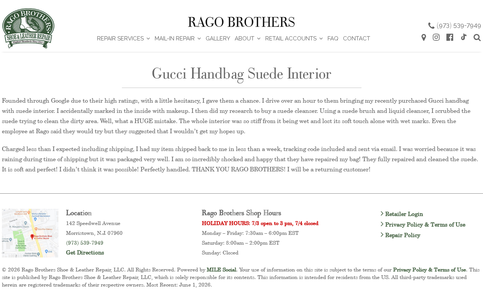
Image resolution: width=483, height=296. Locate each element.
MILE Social (221, 269)
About (244, 38)
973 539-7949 (459, 25)
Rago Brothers (241, 22)
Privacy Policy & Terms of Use (424, 224)
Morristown (80, 233)
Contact (356, 38)
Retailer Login (403, 213)
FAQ (333, 38)
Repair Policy (402, 235)
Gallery (218, 38)
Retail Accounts (291, 38)
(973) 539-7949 (84, 242)
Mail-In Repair (175, 38)
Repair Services (120, 38)
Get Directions (85, 252)
